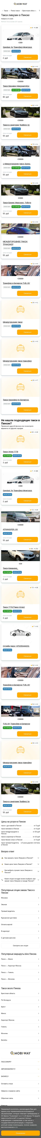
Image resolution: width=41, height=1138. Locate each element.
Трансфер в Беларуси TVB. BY (16, 283)
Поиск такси (15, 11)
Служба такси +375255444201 (16, 646)
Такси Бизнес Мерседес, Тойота (17, 203)
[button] (19, 42)
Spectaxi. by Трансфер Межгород (17, 47)
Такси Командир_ (10, 568)
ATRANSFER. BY (10, 529)
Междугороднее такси (12, 322)
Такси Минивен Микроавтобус (16, 86)
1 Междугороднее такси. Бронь (16, 164)
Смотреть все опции (20, 945)
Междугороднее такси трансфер (17, 361)
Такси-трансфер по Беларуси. (16, 400)
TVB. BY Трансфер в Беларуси (16, 724)
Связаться (27, 57)
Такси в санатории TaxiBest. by (16, 125)
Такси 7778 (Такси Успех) (14, 607)
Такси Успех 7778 (10, 452)
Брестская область (29, 11)
